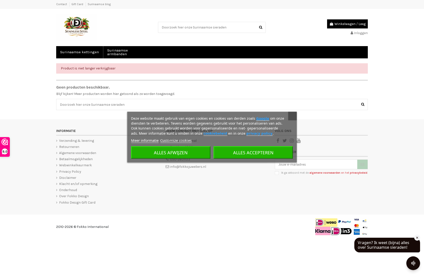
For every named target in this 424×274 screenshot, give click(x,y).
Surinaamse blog (99, 4)
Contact (62, 4)
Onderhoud (68, 190)
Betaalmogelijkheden (76, 159)
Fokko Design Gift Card (77, 202)
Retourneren (69, 147)
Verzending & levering (76, 141)
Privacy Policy (70, 172)
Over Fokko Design (74, 196)
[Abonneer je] (362, 164)
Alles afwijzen (171, 152)
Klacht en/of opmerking (78, 184)
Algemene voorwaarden (77, 153)
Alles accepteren (253, 152)
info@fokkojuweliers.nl (188, 167)
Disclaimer (67, 178)
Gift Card (77, 4)
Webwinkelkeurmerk (75, 165)
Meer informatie (145, 140)
